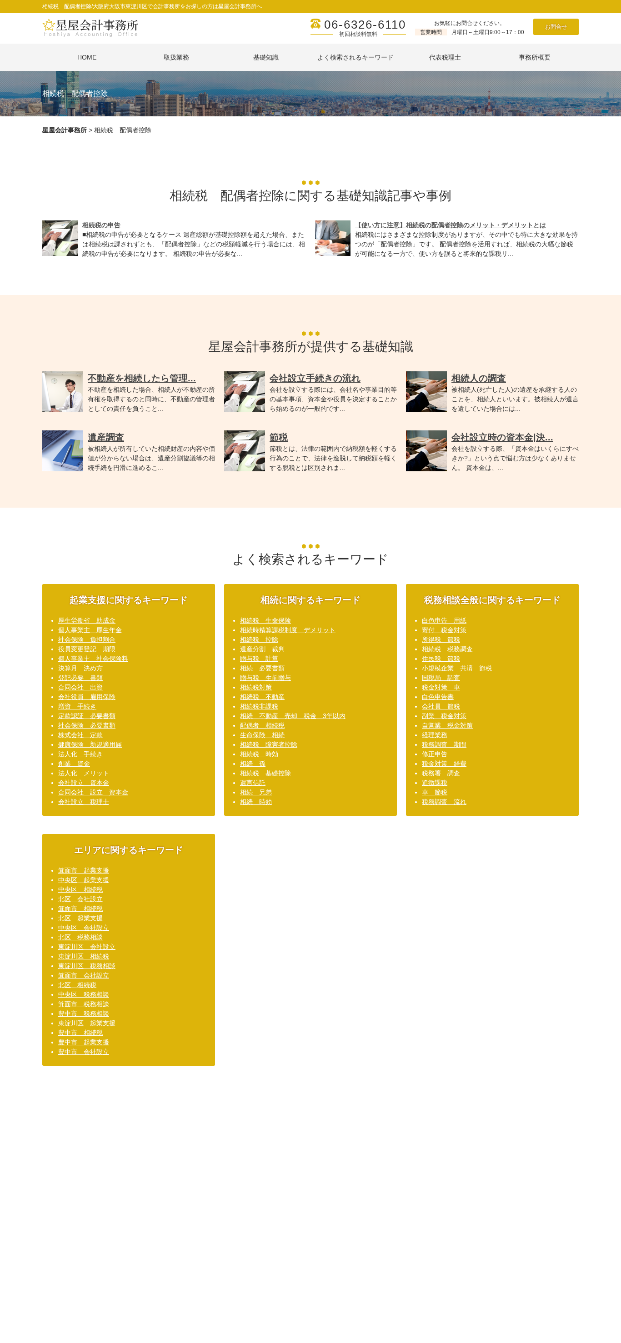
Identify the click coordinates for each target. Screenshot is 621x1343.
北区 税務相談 (80, 937)
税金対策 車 (441, 687)
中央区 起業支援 (83, 880)
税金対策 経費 (444, 763)
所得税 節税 (441, 639)
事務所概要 (535, 57)
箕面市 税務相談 (83, 1004)
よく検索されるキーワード (355, 57)
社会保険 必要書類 (86, 725)
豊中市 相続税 (80, 1032)
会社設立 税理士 (83, 801)
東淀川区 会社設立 (86, 946)
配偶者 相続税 (262, 725)
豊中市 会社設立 (83, 1051)
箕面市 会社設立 (83, 975)
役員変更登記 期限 (86, 649)
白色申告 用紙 (444, 620)
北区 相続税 (77, 985)
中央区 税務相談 (83, 994)
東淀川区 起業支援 (86, 1023)
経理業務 (434, 735)
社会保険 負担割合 (86, 639)
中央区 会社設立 (83, 927)
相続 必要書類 (262, 668)
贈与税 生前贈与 (265, 677)
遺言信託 (252, 782)
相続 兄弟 (256, 792)
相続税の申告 (101, 225)
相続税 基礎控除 (265, 773)
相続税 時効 (259, 754)
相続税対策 (256, 687)
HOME (86, 57)
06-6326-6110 (365, 24)
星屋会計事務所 (64, 130)
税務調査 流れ (444, 801)
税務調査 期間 (444, 744)
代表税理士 (445, 57)
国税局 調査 (441, 677)
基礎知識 (266, 57)
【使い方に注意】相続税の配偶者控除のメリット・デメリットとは (450, 225)
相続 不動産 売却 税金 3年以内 (293, 715)
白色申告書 (438, 696)
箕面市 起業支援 (83, 870)
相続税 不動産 (262, 696)
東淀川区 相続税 (83, 956)
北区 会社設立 (80, 899)
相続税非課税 (259, 706)
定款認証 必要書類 (86, 715)
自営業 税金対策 (447, 725)
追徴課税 (434, 782)
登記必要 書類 (80, 677)
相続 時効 (256, 801)
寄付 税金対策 (444, 630)
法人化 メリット (83, 773)
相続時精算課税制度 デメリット (288, 630)
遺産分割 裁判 (262, 649)
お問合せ (556, 27)
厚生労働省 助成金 (86, 620)
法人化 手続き (80, 754)
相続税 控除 (259, 639)
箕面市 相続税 (80, 908)
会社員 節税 (441, 706)
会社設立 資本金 (83, 782)
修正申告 (434, 754)
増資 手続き (77, 706)
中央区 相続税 (80, 889)
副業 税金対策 (444, 715)
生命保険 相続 (262, 735)
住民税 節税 (441, 658)
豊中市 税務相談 (83, 1013)
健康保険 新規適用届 (90, 744)
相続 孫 (252, 763)
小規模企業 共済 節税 (457, 668)
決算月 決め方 (80, 668)
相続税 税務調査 (447, 649)
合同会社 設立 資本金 (93, 792)
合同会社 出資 (80, 687)
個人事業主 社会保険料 (93, 658)
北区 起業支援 (80, 918)
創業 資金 (74, 763)
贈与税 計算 (259, 658)
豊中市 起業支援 (83, 1042)
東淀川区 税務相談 (86, 965)
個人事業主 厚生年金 (90, 630)
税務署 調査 (441, 773)
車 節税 (434, 792)
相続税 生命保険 (265, 620)
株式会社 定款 (80, 735)
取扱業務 (176, 57)
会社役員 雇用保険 (86, 696)
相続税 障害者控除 (268, 744)
